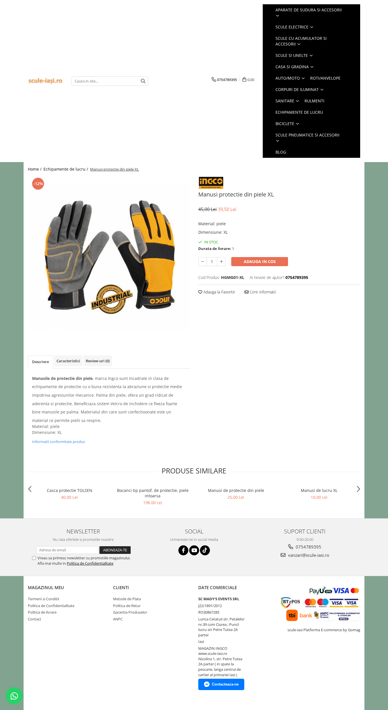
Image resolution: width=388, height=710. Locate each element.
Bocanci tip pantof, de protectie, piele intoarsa (153, 493)
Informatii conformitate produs (58, 441)
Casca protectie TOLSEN (69, 490)
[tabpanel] (109, 257)
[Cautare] (143, 81)
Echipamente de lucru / (66, 169)
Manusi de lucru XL (319, 490)
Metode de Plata (127, 598)
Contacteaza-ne (225, 684)
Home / (35, 169)
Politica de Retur (127, 605)
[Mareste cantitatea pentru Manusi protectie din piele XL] (221, 261)
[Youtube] (194, 550)
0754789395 (308, 547)
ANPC (118, 619)
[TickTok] (205, 550)
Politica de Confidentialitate (90, 563)
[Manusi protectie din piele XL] (109, 257)
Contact (34, 619)
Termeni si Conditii (43, 598)
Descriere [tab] (40, 361)
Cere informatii (262, 292)
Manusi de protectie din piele (236, 490)
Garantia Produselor (130, 612)
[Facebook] (183, 550)
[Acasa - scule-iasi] (45, 81)
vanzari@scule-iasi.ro (308, 555)
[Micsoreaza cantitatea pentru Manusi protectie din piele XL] (202, 261)
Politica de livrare (42, 612)
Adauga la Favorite (218, 292)
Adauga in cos (260, 261)
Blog (281, 152)
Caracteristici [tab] (68, 360)
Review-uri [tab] (98, 360)
